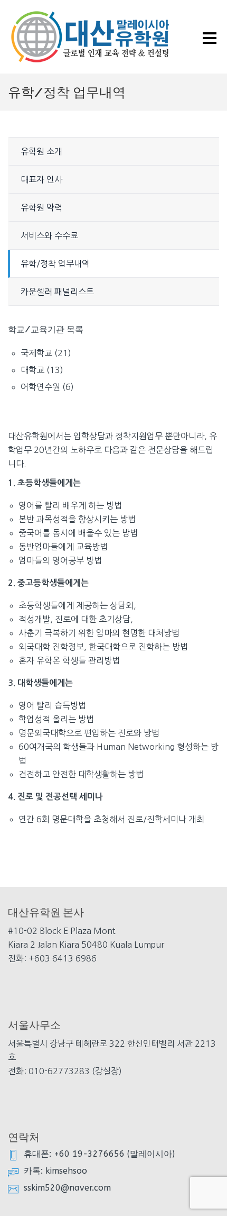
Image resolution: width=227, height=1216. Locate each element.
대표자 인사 (41, 179)
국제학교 (36, 353)
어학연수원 (40, 387)
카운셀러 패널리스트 (57, 291)
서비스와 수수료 (49, 235)
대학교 (32, 370)
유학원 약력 (41, 207)
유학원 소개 (41, 151)
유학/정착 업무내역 (55, 263)
